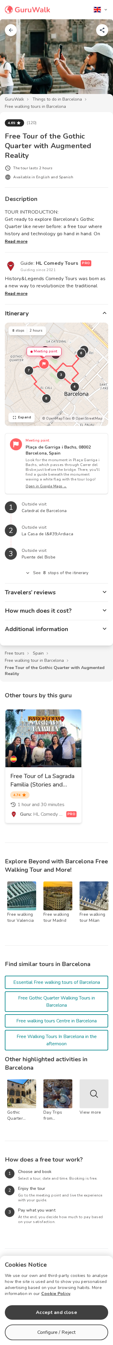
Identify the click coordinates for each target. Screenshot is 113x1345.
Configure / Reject (56, 1332)
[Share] (102, 30)
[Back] (11, 30)
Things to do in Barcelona (57, 99)
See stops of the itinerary (61, 573)
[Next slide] (98, 61)
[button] (44, 363)
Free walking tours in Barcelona (35, 106)
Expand (24, 417)
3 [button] (61, 375)
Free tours (14, 653)
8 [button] (46, 398)
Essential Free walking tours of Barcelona (56, 982)
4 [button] (75, 386)
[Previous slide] (14, 61)
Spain (38, 653)
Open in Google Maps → (46, 486)
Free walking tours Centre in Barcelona (56, 1021)
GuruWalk (14, 99)
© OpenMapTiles (56, 418)
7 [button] (29, 370)
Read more (16, 241)
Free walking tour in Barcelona (34, 660)
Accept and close (56, 1312)
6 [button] (81, 353)
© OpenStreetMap (87, 418)
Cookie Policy (55, 1294)
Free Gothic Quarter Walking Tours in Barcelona (56, 1002)
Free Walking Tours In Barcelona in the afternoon (57, 1040)
